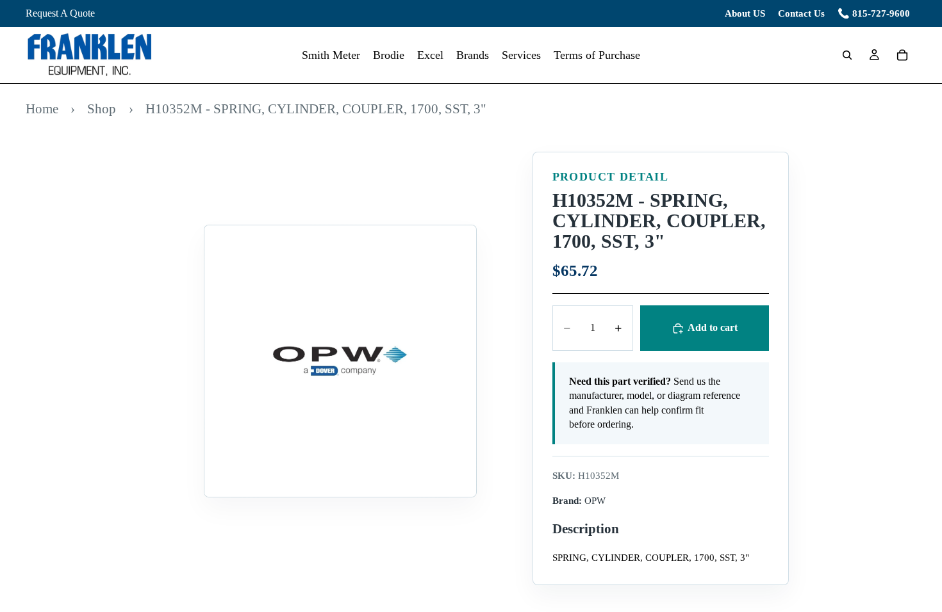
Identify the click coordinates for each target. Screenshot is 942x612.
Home (42, 108)
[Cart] (902, 55)
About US (745, 13)
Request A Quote (60, 13)
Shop (101, 108)
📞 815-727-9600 (874, 13)
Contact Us (801, 13)
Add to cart (713, 327)
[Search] (847, 55)
